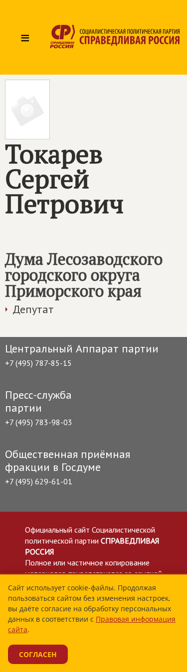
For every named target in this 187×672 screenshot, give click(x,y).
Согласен (38, 654)
